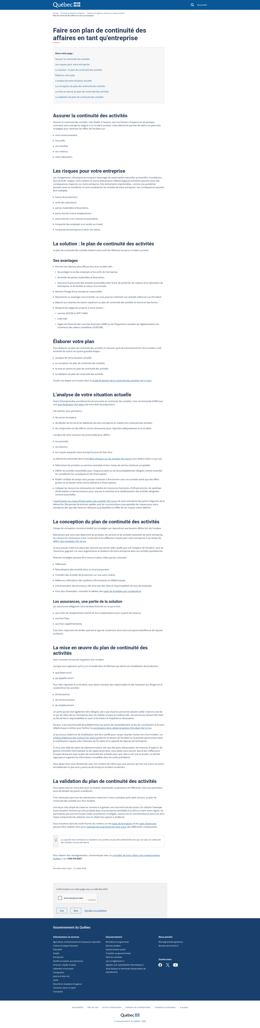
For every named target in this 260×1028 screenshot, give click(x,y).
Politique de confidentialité (138, 1007)
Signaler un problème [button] (95, 910)
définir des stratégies (69, 541)
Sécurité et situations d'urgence (73, 13)
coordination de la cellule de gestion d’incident (122, 728)
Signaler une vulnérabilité (124, 965)
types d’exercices (147, 823)
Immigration (58, 972)
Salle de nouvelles (114, 957)
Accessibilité (77, 1007)
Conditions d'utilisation (165, 1007)
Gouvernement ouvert (116, 949)
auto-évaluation (71, 404)
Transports (58, 991)
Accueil (55, 13)
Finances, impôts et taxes (64, 965)
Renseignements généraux (171, 942)
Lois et (114, 961)
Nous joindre (202, 5)
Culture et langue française (65, 945)
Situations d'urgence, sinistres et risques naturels (105, 13)
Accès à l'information (112, 1007)
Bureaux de (168, 945)
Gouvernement (114, 936)
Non (77, 911)
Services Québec (113, 945)
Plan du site (92, 1007)
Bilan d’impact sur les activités (110, 458)
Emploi (56, 953)
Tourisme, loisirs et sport (64, 987)
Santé (55, 980)
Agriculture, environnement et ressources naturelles (77, 942)
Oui (63, 911)
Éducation (57, 949)
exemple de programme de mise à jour (107, 826)
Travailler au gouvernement (118, 953)
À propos (184, 1007)
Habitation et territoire (63, 968)
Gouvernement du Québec (72, 927)
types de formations (122, 823)
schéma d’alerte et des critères (74, 737)
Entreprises (58, 957)
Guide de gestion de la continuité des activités (122, 380)
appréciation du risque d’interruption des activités (86, 501)
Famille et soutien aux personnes (68, 961)
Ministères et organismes (117, 942)
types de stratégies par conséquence (122, 591)
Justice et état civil (61, 976)
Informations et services (66, 936)
